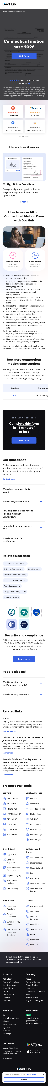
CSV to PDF (12, 824)
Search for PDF (36, 929)
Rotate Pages (35, 829)
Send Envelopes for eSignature (13, 868)
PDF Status (35, 878)
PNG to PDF (12, 809)
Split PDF (34, 819)
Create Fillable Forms (36, 889)
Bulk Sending (12, 888)
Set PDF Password (34, 917)
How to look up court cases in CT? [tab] (17, 527)
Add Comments (36, 857)
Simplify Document (11, 915)
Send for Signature (11, 861)
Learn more (24, 659)
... (31, 1075)
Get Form (24, 56)
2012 (15, 395)
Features (6, 997)
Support (29, 994)
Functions (7, 1000)
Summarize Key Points (13, 923)
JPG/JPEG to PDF (14, 814)
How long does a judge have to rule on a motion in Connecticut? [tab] (18, 513)
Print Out (34, 944)
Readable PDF (36, 924)
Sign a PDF (11, 854)
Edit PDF (33, 798)
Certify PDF (35, 911)
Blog (4, 1015)
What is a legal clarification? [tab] (17, 501)
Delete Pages (35, 839)
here (20, 962)
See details (23, 84)
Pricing (5, 991)
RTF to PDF (12, 834)
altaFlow (6, 1030)
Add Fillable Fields (37, 809)
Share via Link (36, 863)
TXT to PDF (12, 804)
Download (34, 939)
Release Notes (32, 997)
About (28, 979)
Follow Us (8, 1058)
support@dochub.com (11, 1048)
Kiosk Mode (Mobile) (12, 881)
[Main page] (9, 4)
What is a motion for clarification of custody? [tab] (15, 683)
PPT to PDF (12, 819)
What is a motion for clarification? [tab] (13, 540)
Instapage (7, 1033)
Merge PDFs (35, 824)
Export (33, 934)
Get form (24, 440)
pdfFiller (6, 1021)
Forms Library (8, 994)
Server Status (8, 988)
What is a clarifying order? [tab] (16, 694)
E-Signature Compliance (35, 991)
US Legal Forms (9, 1024)
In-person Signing (14, 875)
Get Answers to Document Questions (13, 932)
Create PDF (35, 804)
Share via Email (36, 868)
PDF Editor (7, 979)
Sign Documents (9, 985)
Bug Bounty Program (34, 1000)
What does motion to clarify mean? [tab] (16, 491)
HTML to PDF (13, 829)
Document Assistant (11, 907)
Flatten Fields (35, 814)
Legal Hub (30, 988)
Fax (31, 873)
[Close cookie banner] (43, 1074)
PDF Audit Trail (36, 906)
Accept (24, 1079)
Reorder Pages (36, 834)
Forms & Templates (11, 982)
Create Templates (37, 883)
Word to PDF (12, 798)
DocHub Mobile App (11, 1018)
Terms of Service (33, 982)
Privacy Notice (32, 985)
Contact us (8, 479)
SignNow (6, 1027)
